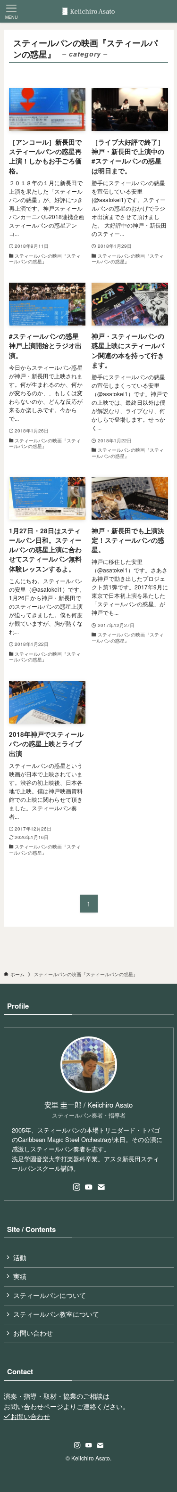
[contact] (101, 1187)
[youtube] (88, 1187)
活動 (19, 1257)
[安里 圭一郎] (88, 11)
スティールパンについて (49, 1295)
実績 (19, 1276)
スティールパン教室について (56, 1314)
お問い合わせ (33, 1333)
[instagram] (76, 1187)
